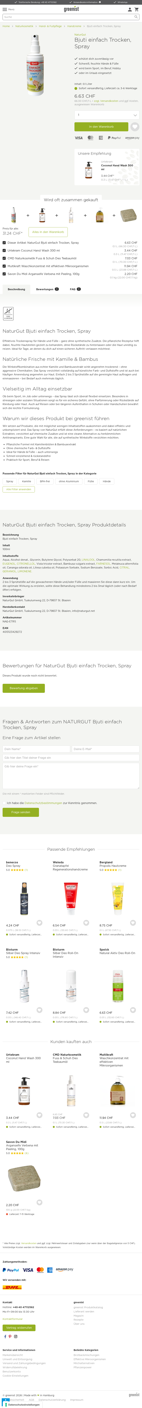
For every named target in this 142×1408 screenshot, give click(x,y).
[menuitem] (130, 9)
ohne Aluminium (69, 481)
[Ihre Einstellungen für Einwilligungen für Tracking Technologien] (22, 1404)
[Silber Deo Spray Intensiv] (24, 986)
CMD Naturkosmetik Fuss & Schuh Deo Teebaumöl (42, 258)
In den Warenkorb (101, 126)
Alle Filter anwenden (18, 489)
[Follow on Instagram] (15, 1336)
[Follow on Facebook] (5, 1336)
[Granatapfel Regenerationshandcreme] (71, 899)
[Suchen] (136, 17)
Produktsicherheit (13, 1399)
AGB (31, 1399)
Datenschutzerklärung (52, 1399)
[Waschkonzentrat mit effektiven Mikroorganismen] (100, 215)
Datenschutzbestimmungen (43, 803)
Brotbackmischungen (86, 1355)
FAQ (74, 289)
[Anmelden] (130, 9)
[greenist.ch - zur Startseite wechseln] (71, 9)
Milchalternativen (84, 1363)
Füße (91, 481)
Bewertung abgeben (24, 688)
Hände (107, 481)
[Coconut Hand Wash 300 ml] (42, 215)
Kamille (26, 481)
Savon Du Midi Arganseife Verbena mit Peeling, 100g (43, 274)
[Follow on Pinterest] (10, 1336)
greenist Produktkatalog (88, 1307)
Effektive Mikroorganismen (90, 1359)
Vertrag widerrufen (19, 1327)
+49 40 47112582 (23, 1307)
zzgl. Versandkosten (106, 101)
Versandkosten (28, 1243)
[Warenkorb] (136, 9)
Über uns (79, 1323)
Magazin (79, 1315)
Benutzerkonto (12, 1371)
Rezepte (78, 1319)
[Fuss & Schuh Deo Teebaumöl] (71, 215)
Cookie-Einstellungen (15, 1375)
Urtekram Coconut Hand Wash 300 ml (34, 250)
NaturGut (80, 34)
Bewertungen (46, 289)
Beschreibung (16, 289)
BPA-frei (45, 481)
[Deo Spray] (24, 899)
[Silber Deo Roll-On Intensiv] (71, 986)
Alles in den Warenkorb (48, 232)
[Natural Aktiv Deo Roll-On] (118, 986)
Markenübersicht (13, 1355)
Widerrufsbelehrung (15, 1367)
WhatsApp (122, 2)
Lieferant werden (84, 1311)
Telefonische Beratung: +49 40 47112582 (38, 2)
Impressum (76, 1399)
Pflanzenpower (83, 1367)
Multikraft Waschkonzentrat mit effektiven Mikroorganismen (48, 266)
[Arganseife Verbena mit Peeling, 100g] (128, 215)
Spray (9, 481)
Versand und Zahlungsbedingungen (24, 1363)
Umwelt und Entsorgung (17, 1359)
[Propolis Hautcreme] (118, 899)
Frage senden (20, 812)
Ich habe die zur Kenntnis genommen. (52, 803)
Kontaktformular (13, 1319)
